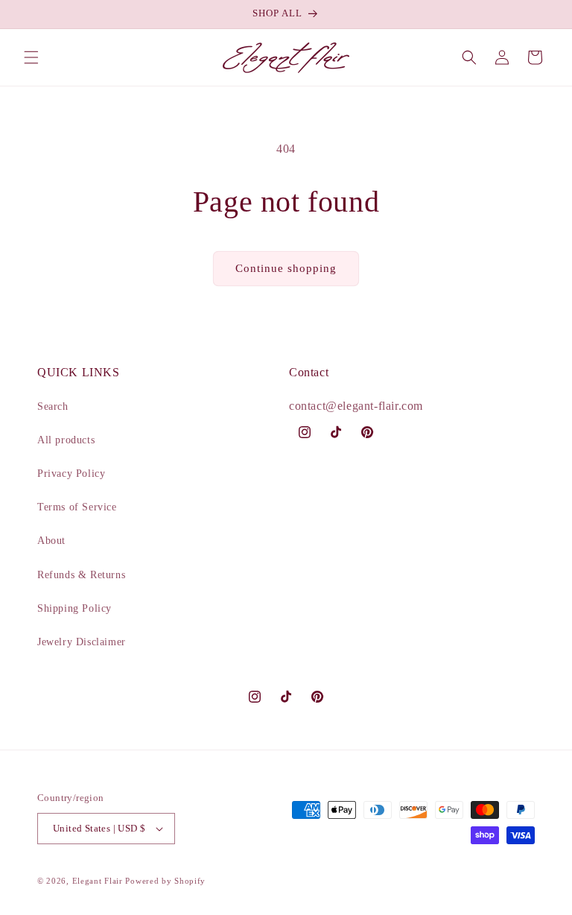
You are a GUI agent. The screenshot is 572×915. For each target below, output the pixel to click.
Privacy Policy (71, 473)
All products (66, 440)
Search (53, 406)
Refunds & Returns (81, 574)
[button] (31, 57)
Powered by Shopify (165, 880)
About (51, 540)
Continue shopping (286, 268)
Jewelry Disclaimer (81, 642)
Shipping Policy (74, 608)
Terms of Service (77, 507)
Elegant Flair (97, 880)
